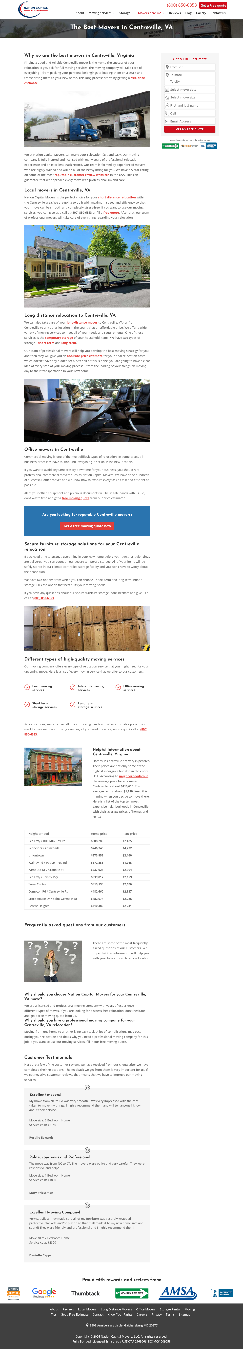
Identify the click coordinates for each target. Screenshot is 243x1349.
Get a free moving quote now (87, 526)
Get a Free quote (213, 5)
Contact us (218, 13)
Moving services (100, 13)
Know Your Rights (120, 1314)
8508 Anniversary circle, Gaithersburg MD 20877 (122, 1325)
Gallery (201, 13)
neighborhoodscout (133, 776)
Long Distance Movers (116, 1309)
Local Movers (87, 1309)
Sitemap (184, 1314)
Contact (98, 1314)
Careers (142, 1314)
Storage (124, 13)
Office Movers (146, 1309)
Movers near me (149, 13)
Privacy (157, 1314)
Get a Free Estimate (74, 1314)
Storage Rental (170, 1309)
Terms (170, 1314)
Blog (188, 13)
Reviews (175, 13)
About (80, 13)
